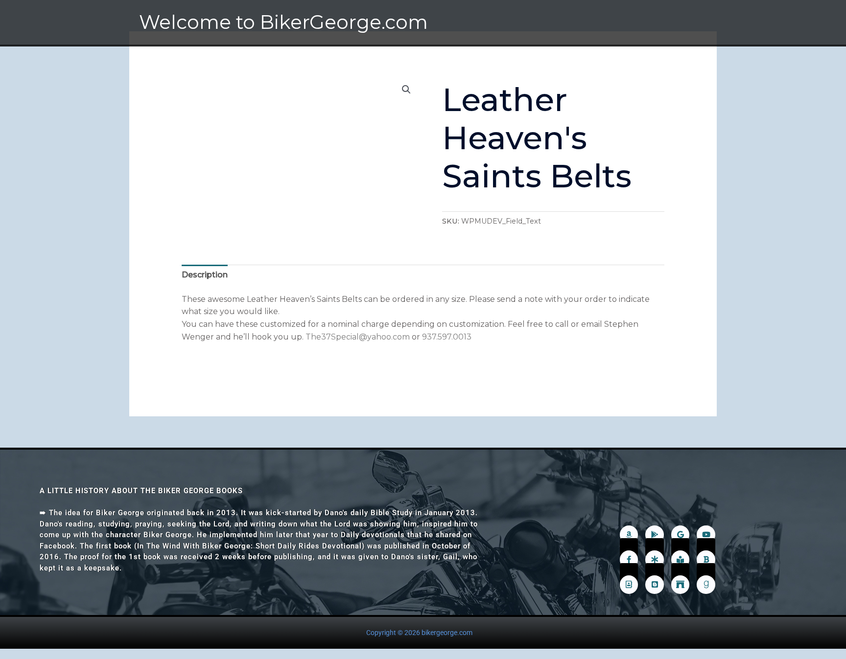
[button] (406, 89)
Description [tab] (205, 274)
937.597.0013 (446, 336)
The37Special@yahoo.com (358, 336)
